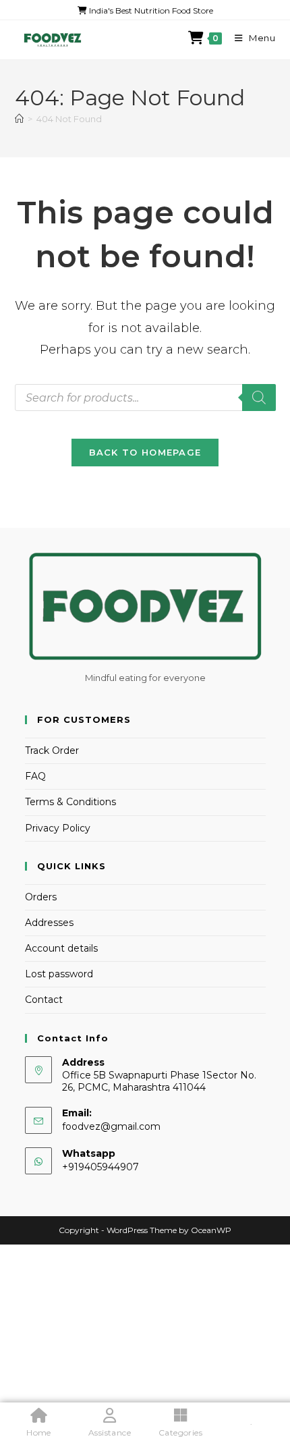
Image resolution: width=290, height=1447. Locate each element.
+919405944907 (100, 1167)
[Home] (19, 118)
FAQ (35, 776)
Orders (41, 897)
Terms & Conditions (70, 802)
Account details (61, 948)
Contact (44, 999)
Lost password (59, 974)
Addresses (49, 923)
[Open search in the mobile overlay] (145, 397)
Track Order (52, 750)
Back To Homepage (145, 452)
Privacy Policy (57, 828)
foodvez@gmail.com (111, 1126)
